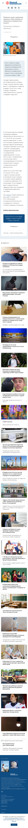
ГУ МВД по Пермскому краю (16, 233)
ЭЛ (18, 784)
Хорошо (14, 824)
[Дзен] (8, 7)
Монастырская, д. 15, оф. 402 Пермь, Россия (7, 801)
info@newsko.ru (4, 806)
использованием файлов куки (13, 818)
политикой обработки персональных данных (14, 820)
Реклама (3, 812)
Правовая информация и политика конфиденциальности (13, 788)
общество (6, 233)
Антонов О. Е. (12, 799)
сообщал (8, 195)
